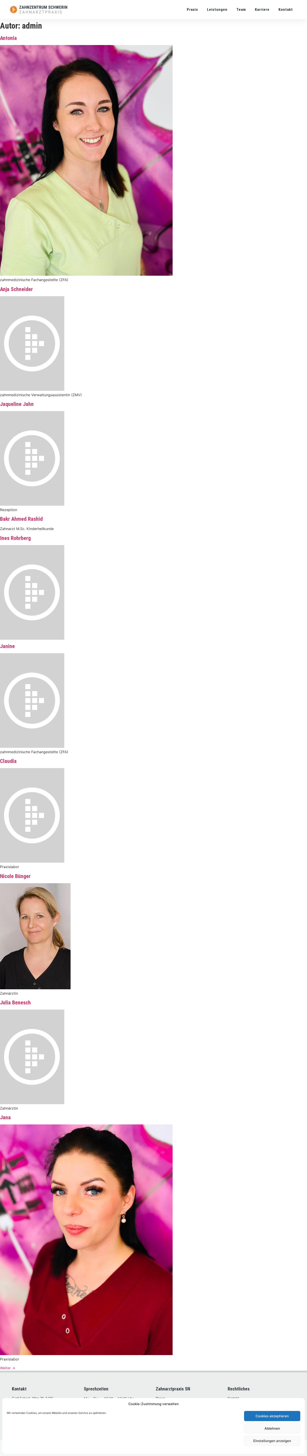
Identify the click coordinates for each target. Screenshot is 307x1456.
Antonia (8, 38)
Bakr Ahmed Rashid (21, 519)
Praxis (192, 9)
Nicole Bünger (15, 876)
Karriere (262, 9)
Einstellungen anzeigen (272, 1441)
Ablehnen (272, 1428)
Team (241, 9)
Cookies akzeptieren (272, 1416)
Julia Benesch (15, 1002)
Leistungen (217, 9)
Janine (7, 646)
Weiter (7, 1368)
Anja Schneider (16, 289)
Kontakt (285, 9)
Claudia (8, 761)
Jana (5, 1117)
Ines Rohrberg (15, 538)
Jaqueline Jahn (17, 404)
